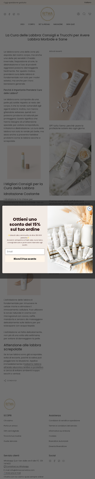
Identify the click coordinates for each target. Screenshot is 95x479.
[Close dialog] (90, 209)
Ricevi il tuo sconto (25, 259)
